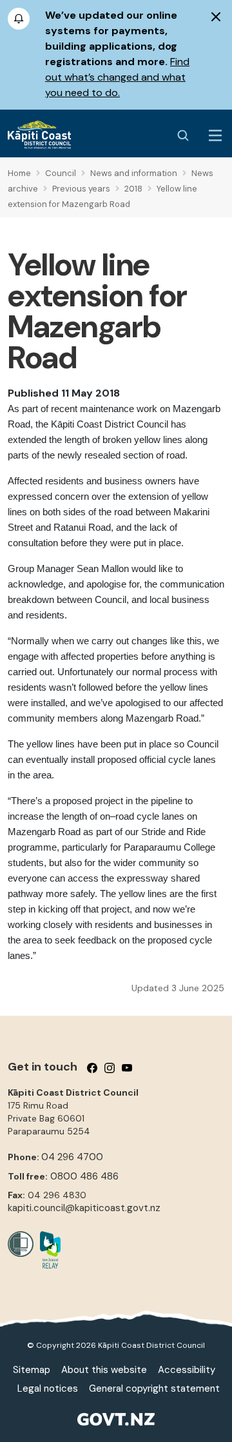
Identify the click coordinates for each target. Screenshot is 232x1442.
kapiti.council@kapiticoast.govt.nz (84, 1207)
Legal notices (47, 1388)
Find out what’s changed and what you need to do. (117, 77)
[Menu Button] (215, 135)
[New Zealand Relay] (47, 1250)
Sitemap (31, 1369)
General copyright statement (154, 1388)
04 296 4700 (72, 1157)
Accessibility (186, 1369)
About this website (104, 1369)
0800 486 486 (84, 1176)
